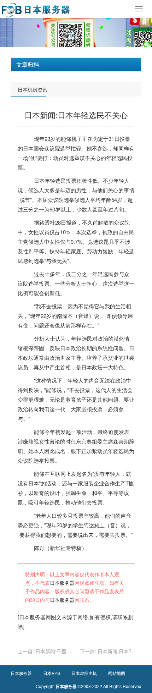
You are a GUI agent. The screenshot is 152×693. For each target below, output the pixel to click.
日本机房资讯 (32, 89)
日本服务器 (62, 583)
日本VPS (51, 673)
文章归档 (27, 64)
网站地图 (116, 673)
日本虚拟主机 (84, 673)
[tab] (76, 64)
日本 (28, 148)
